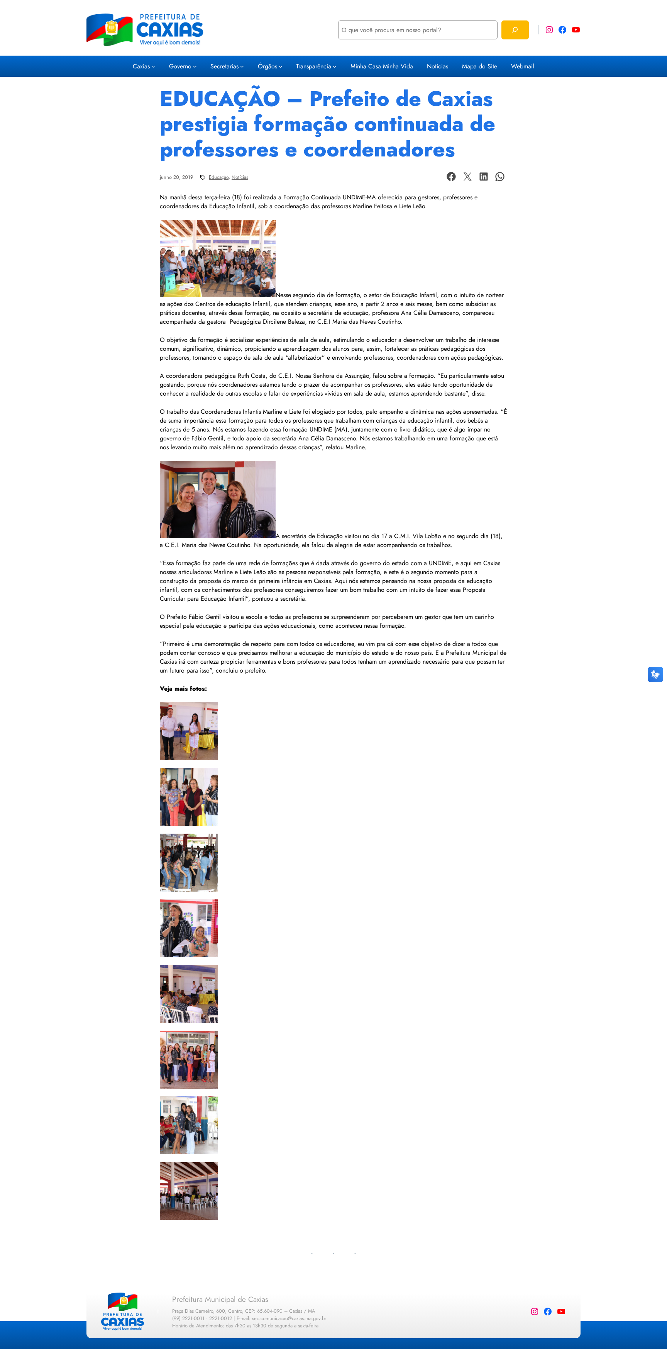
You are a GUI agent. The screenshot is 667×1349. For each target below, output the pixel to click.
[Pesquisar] (515, 29)
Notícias (240, 177)
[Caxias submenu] (153, 66)
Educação (219, 177)
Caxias (141, 66)
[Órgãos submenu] (281, 66)
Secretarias (224, 66)
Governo (180, 66)
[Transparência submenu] (335, 66)
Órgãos (267, 66)
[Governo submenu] (195, 66)
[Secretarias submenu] (242, 66)
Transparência (313, 66)
